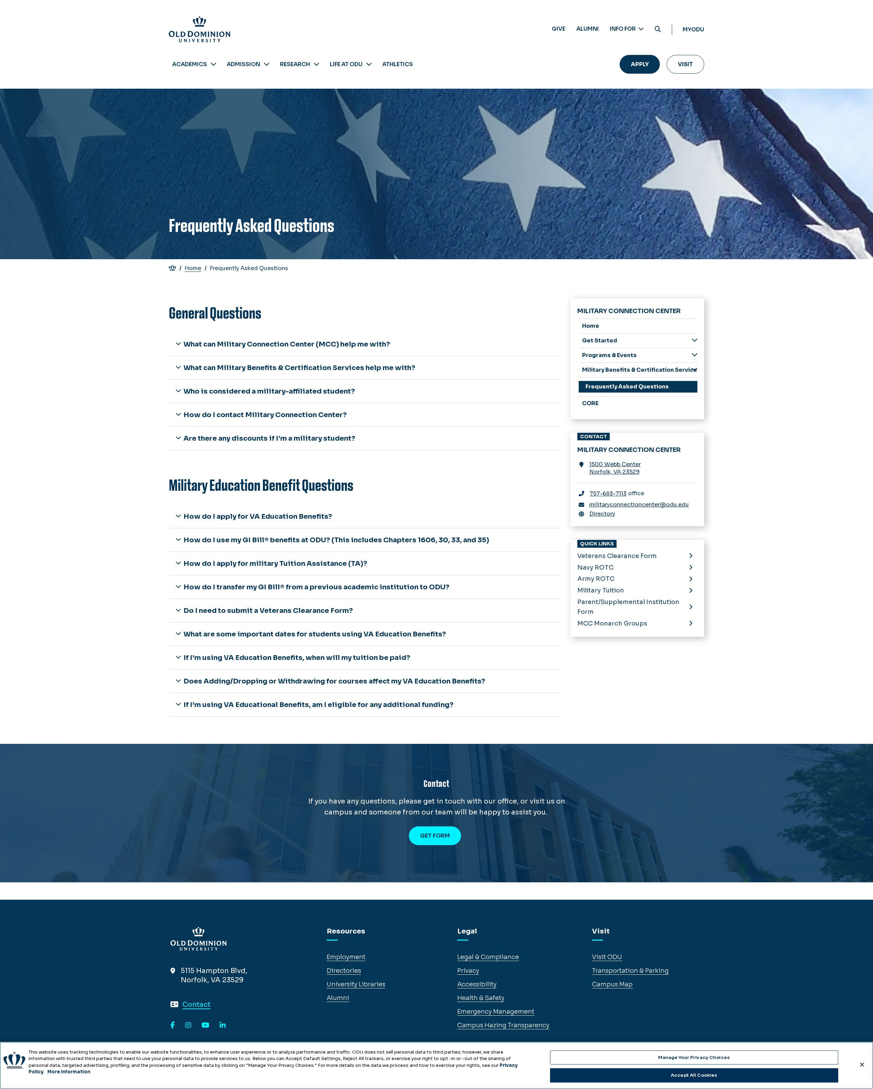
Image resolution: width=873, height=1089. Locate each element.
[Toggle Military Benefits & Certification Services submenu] (694, 369)
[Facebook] (173, 1025)
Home (192, 268)
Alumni (587, 28)
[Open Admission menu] (267, 64)
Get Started (599, 340)
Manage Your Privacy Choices (694, 1057)
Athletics (397, 64)
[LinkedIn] (223, 1025)
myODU (693, 29)
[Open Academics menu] (213, 64)
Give (558, 28)
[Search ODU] (658, 29)
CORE (590, 403)
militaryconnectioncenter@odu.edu (639, 504)
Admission (243, 64)
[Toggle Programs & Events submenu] (694, 355)
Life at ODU (346, 64)
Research (295, 64)
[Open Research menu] (316, 64)
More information (68, 1072)
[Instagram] (188, 1025)
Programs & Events (609, 355)
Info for (623, 28)
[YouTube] (205, 1025)
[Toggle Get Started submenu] (694, 340)
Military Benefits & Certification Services (640, 369)
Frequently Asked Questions (627, 386)
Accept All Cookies (694, 1075)
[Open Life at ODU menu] (369, 64)
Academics (189, 64)
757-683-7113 (608, 493)
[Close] (862, 1064)
